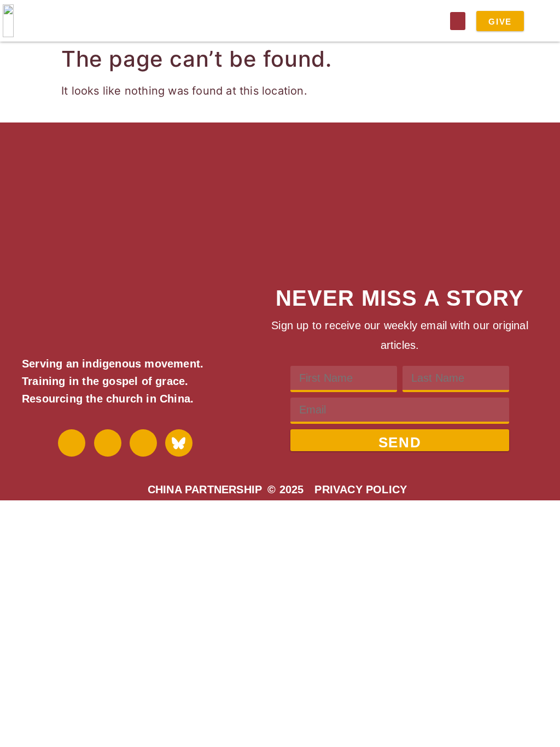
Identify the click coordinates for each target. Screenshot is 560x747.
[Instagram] (143, 443)
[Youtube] (107, 443)
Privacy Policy (360, 489)
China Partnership (205, 489)
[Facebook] (71, 443)
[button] (457, 21)
